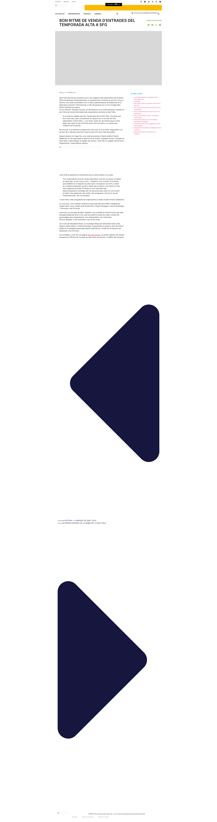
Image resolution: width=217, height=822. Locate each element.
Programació (74, 14)
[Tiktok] (148, 1)
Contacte (58, 1)
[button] (117, 14)
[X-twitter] (152, 1)
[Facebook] (145, 1)
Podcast (87, 14)
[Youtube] (160, 1)
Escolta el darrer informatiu (146, 13)
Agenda (98, 14)
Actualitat (60, 14)
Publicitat (66, 1)
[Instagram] (141, 1)
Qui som (74, 1)
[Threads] (156, 1)
